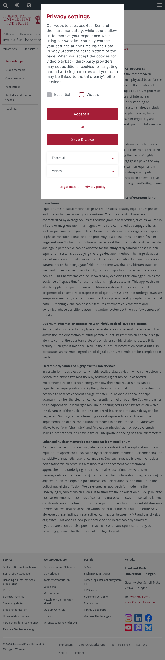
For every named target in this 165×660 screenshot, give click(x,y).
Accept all (82, 114)
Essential (62, 94)
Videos (92, 94)
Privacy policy (94, 187)
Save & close (82, 139)
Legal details (69, 187)
